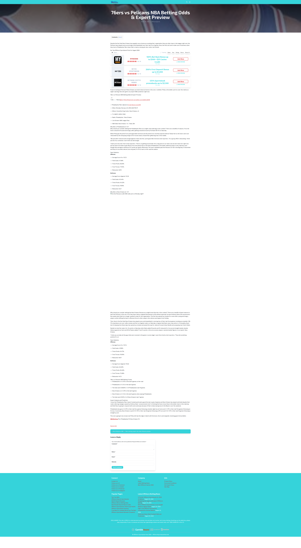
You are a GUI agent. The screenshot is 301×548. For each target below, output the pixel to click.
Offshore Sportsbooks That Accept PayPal (123, 506)
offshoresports (155, 21)
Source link (113, 426)
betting (130, 431)
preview (149, 431)
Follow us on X (116, 483)
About (139, 481)
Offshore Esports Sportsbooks (120, 499)
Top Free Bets (115, 497)
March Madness (117, 431)
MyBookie (134, 59)
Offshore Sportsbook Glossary (120, 508)
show (120, 37)
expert (134, 431)
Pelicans (144, 431)
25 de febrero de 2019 (134, 104)
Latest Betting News (144, 483)
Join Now (180, 59)
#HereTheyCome (128, 99)
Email (113, 456)
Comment (114, 443)
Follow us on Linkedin (118, 487)
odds (140, 431)
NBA (122, 431)
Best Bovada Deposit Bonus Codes (121, 504)
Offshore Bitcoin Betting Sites (120, 503)
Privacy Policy (168, 481)
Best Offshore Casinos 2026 (146, 485)
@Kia (121, 99)
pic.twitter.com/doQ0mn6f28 (141, 99)
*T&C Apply (157, 63)
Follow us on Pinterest (118, 488)
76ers (126, 431)
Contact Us (115, 481)
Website (114, 461)
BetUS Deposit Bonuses (118, 501)
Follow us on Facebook (118, 485)
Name (114, 451)
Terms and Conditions (170, 483)
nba (137, 431)
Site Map (166, 487)
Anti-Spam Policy (169, 485)
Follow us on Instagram (118, 490)
